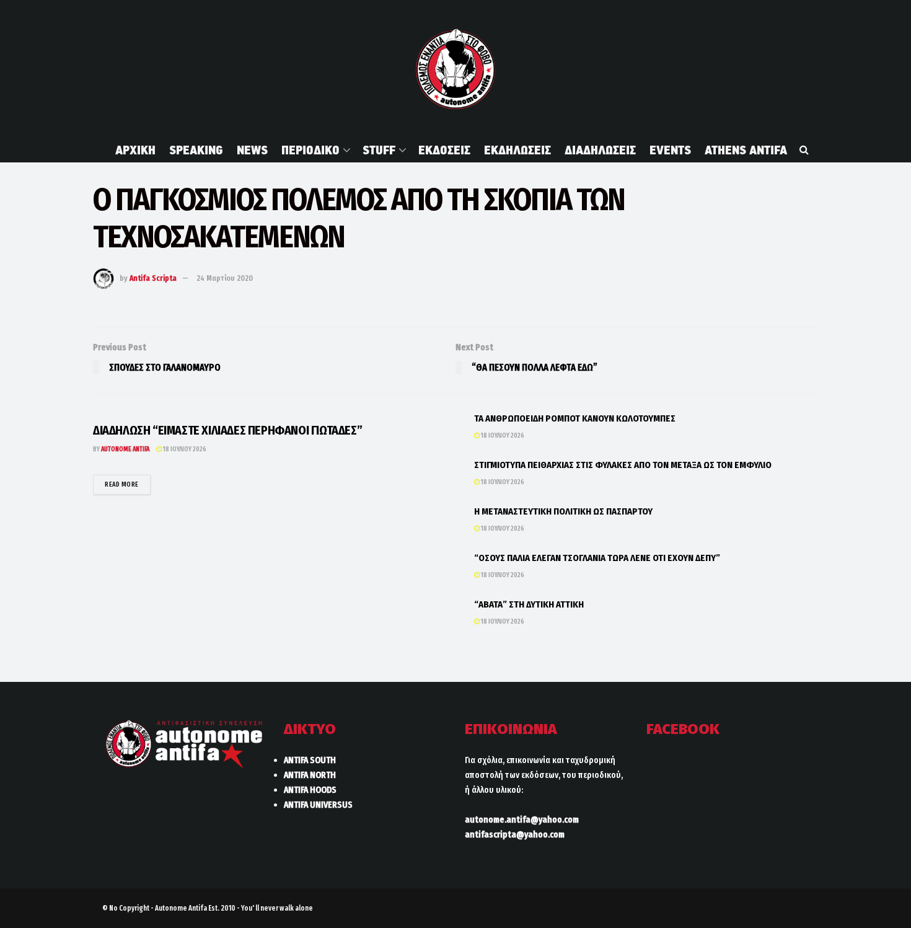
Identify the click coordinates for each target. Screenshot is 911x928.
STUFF (379, 150)
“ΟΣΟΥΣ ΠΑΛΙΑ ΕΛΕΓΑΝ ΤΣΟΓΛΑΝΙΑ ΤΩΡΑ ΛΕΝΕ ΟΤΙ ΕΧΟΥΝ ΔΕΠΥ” (597, 557)
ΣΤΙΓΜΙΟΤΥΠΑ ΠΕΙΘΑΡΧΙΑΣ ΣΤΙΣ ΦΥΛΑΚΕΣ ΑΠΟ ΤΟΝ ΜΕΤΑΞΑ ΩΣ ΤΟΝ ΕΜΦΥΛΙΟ (623, 465)
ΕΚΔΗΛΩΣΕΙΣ (517, 150)
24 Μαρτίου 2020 (224, 278)
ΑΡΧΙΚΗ (135, 150)
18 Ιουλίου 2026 (184, 449)
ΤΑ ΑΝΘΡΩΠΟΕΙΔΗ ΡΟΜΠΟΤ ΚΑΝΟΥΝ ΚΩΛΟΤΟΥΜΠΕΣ (575, 418)
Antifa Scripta (153, 278)
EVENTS (670, 150)
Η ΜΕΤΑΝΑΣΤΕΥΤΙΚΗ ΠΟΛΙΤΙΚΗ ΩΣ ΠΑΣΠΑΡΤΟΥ (563, 511)
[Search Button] (804, 150)
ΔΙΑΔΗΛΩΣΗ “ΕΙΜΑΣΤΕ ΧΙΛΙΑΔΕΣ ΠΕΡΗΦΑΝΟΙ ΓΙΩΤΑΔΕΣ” (227, 430)
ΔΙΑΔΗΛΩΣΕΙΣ (600, 150)
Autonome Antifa (125, 449)
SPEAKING (196, 150)
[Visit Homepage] (455, 69)
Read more (128, 484)
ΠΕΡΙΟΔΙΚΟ (310, 150)
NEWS (252, 150)
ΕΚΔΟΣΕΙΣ (444, 150)
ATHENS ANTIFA (746, 150)
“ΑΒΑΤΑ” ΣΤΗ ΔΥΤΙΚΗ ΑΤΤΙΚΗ (529, 604)
